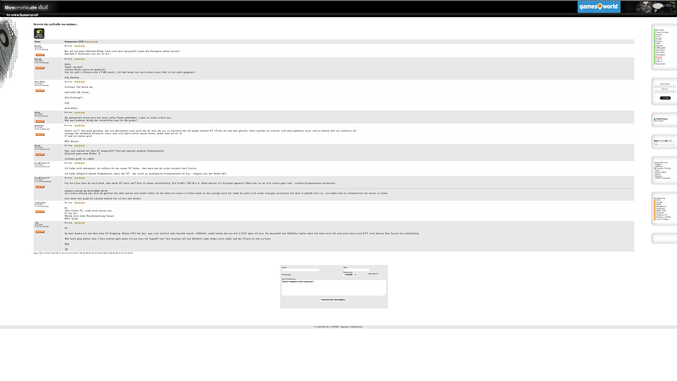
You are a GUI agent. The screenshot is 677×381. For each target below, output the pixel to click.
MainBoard (661, 206)
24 (98, 253)
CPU (658, 200)
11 (60, 253)
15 (72, 253)
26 (104, 253)
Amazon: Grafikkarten (352, 327)
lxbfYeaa (659, 166)
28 (110, 253)
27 (107, 253)
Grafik (659, 202)
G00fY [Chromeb (662, 178)
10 (57, 253)
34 (128, 253)
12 (63, 253)
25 (101, 253)
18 (81, 253)
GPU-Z (659, 61)
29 (113, 253)
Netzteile (660, 213)
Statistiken (660, 55)
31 (119, 253)
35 (131, 253)
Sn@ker (658, 164)
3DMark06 (660, 48)
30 (116, 253)
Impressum (660, 64)
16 (75, 253)
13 (66, 253)
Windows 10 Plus (663, 217)
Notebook (660, 209)
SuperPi (659, 46)
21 (90, 253)
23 (95, 253)
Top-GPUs (660, 52)
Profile (659, 39)
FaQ (658, 37)
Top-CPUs (660, 50)
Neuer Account (662, 32)
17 (78, 253)
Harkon (658, 176)
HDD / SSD (661, 211)
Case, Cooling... (663, 219)
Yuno (657, 170)
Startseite (660, 30)
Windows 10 (661, 215)
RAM (658, 204)
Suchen (659, 34)
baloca (658, 174)
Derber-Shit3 (660, 172)
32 (122, 253)
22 (93, 253)
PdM (658, 43)
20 (87, 253)
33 (125, 253)
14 (69, 253)
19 (84, 253)
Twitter (659, 41)
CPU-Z (659, 59)
